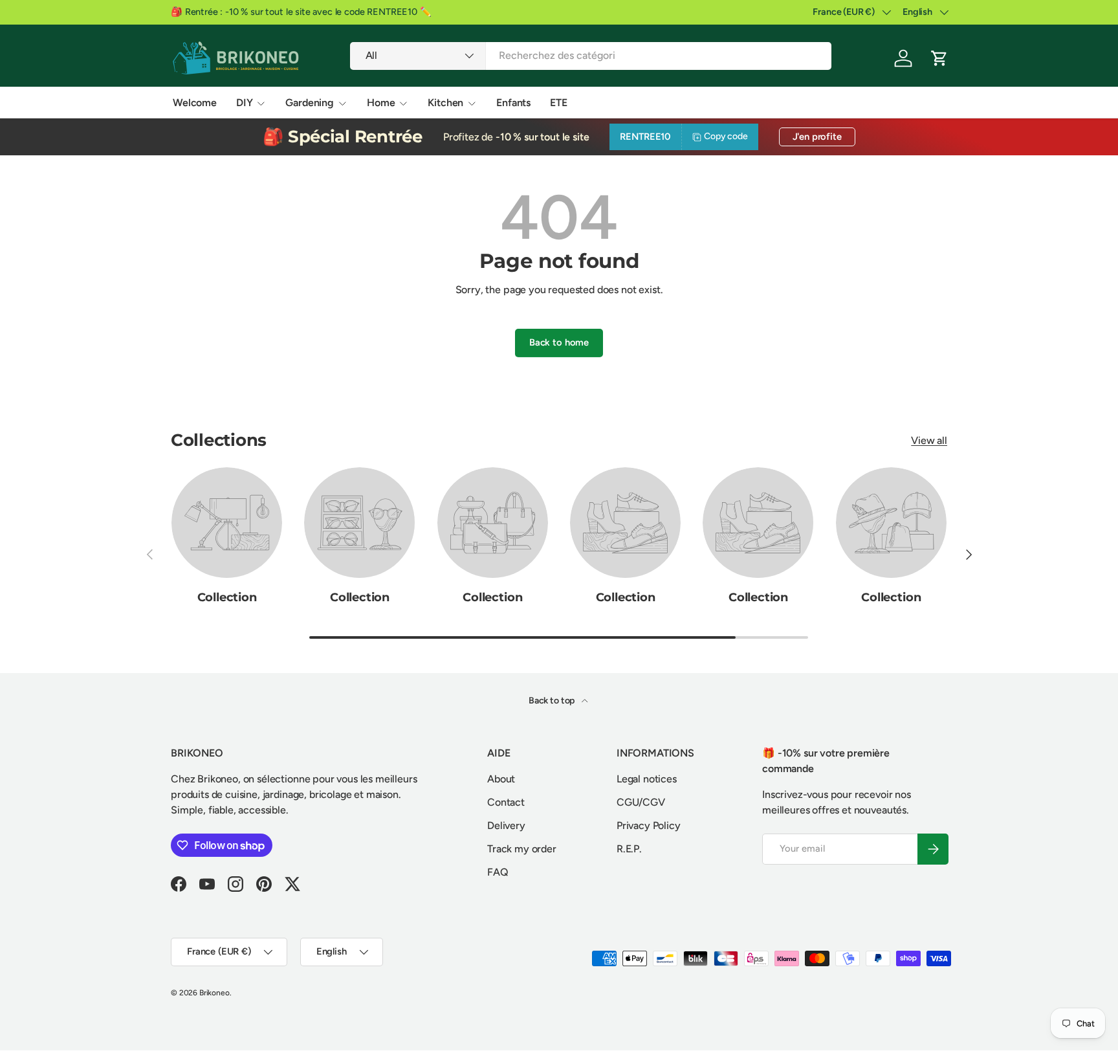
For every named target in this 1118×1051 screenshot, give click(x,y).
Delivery (506, 825)
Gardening (309, 102)
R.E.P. (629, 849)
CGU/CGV (641, 802)
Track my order (521, 849)
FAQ (498, 872)
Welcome (195, 102)
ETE (558, 102)
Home (381, 102)
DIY (244, 102)
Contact (506, 802)
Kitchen (445, 102)
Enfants (513, 102)
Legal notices (647, 779)
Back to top (552, 700)
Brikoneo (214, 992)
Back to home (559, 342)
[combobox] (591, 55)
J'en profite (817, 136)
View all (929, 440)
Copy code (726, 136)
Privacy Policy (649, 825)
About (501, 779)
